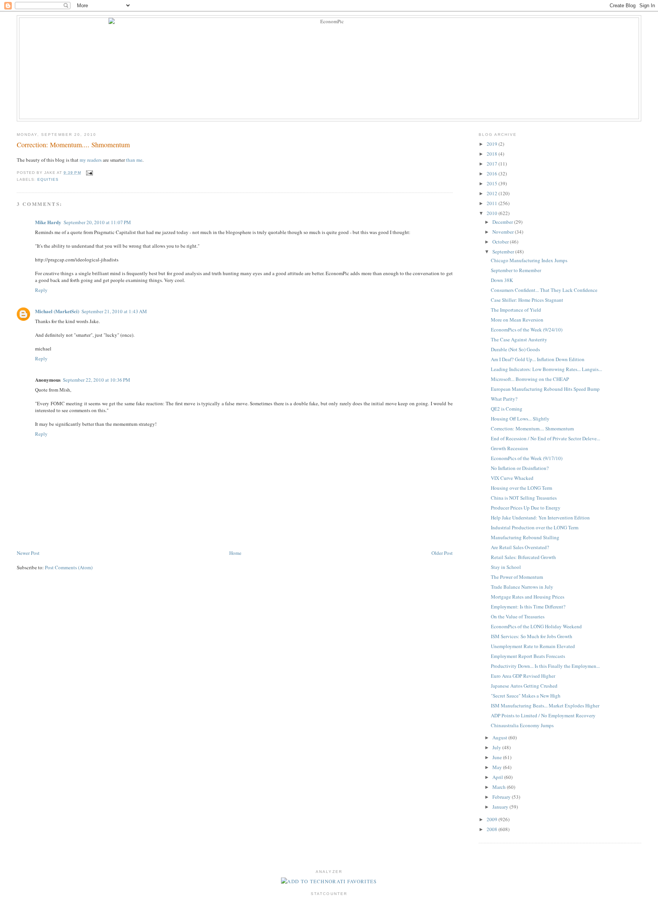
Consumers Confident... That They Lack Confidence (544, 290)
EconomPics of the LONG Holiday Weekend (536, 626)
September (503, 251)
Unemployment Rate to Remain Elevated (533, 646)
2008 (492, 829)
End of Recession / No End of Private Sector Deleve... (545, 438)
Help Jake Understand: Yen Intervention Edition (540, 517)
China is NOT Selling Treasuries (524, 497)
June (497, 757)
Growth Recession (509, 448)
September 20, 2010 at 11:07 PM (97, 222)
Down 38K (502, 280)
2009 (492, 819)
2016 (492, 173)
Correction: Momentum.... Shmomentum (73, 144)
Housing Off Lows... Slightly (520, 418)
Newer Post (28, 552)
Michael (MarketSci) (57, 311)
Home (235, 552)
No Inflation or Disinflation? (520, 468)
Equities (48, 179)
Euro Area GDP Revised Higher (523, 675)
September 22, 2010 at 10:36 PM (96, 379)
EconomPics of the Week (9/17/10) (526, 458)
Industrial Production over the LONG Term (534, 527)
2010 (492, 213)
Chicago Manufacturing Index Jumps (529, 260)
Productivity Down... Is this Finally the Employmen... (545, 666)
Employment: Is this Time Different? (528, 606)
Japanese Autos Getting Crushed (524, 685)
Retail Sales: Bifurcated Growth (523, 557)
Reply (41, 290)
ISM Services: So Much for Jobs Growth (531, 636)
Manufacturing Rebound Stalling (525, 537)
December (503, 221)
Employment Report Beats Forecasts (528, 656)
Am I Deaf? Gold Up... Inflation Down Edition (538, 359)
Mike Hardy (48, 222)
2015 (492, 183)
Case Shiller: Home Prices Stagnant (527, 299)
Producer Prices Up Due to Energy (526, 507)
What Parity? (504, 398)
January (500, 806)
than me (134, 159)
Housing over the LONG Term (521, 487)
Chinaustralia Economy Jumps (522, 725)
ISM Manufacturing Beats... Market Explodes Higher (545, 705)
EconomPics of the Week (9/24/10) (526, 329)
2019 (492, 143)
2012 (492, 193)
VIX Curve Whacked (512, 478)
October (501, 241)
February (502, 796)
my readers (91, 159)
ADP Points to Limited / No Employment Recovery (543, 715)
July (497, 747)
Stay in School (506, 567)
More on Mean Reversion (517, 319)
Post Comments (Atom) (69, 567)
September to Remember (516, 270)
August (500, 737)
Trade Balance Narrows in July (522, 586)
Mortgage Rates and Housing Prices (527, 596)
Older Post (442, 552)
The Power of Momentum (517, 576)
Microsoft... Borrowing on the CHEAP (530, 379)
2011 (492, 203)
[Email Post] (88, 172)
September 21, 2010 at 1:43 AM (114, 311)
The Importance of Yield (516, 309)
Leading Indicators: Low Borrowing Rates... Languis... (546, 369)
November (503, 231)
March (499, 787)
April (498, 777)
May (497, 767)
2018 (492, 153)
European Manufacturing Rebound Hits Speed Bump (545, 388)
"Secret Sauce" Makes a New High (526, 695)
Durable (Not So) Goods (515, 349)
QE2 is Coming (506, 408)
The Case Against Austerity (519, 339)
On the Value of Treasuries (518, 616)
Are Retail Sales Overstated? (520, 547)
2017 (492, 163)
